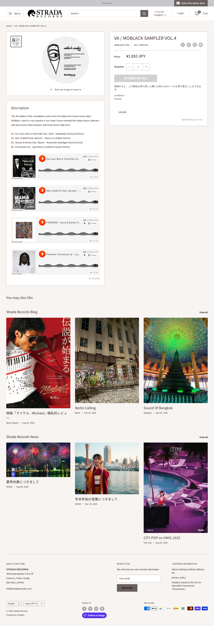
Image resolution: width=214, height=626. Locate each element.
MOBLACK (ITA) (121, 45)
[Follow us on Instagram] (96, 609)
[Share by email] (200, 44)
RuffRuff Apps (190, 119)
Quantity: (119, 66)
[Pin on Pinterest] (189, 44)
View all (203, 312)
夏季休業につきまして (22, 481)
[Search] (144, 13)
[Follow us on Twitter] (90, 609)
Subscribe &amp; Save (193, 3)
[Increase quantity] (146, 66)
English (11, 603)
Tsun (201, 119)
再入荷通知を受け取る (135, 78)
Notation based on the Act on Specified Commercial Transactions (186, 585)
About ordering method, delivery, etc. (188, 571)
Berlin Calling (85, 407)
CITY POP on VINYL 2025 (162, 537)
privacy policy (179, 577)
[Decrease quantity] (129, 66)
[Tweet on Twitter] (195, 44)
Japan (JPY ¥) (31, 603)
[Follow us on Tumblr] (102, 609)
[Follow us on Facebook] (84, 609)
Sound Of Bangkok (158, 407)
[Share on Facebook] (183, 44)
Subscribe (127, 588)
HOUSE (122, 112)
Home (9, 26)
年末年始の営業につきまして (96, 499)
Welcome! (107, 3)
